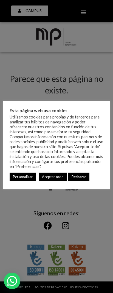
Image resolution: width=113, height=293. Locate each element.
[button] (12, 281)
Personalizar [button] (23, 177)
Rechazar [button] (79, 177)
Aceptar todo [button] (53, 177)
